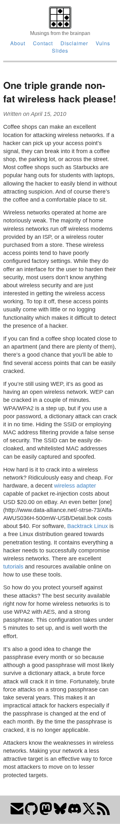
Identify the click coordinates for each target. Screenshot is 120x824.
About (17, 43)
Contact (43, 43)
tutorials (13, 566)
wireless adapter (75, 485)
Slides (60, 50)
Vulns (103, 43)
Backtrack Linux (87, 526)
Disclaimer (74, 43)
